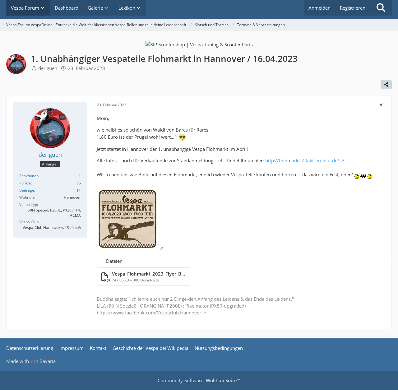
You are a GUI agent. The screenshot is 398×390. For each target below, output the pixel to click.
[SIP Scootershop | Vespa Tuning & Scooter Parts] (199, 44)
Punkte (25, 183)
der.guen (47, 68)
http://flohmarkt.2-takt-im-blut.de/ (302, 160)
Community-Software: (199, 380)
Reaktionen (29, 176)
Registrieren (352, 8)
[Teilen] (386, 84)
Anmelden (319, 8)
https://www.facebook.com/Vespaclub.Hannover (149, 312)
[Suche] (381, 8)
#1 (382, 105)
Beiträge (26, 190)
